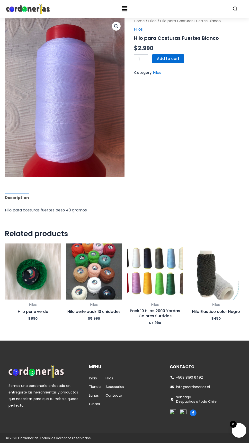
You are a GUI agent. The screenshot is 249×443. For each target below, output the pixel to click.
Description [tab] (17, 198)
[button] (124, 9)
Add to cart (168, 58)
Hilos (152, 20)
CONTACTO (182, 367)
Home (139, 20)
